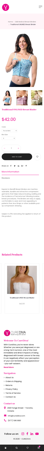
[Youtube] (37, 434)
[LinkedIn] (31, 434)
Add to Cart (17, 157)
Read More (9, 367)
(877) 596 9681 (14, 420)
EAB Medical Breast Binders (25, 22)
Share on (5, 166)
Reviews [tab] (6, 178)
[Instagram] (22, 434)
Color (4, 127)
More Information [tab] (10, 171)
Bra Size (5, 134)
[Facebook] (27, 434)
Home (10, 22)
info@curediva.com (16, 416)
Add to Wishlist (37, 156)
